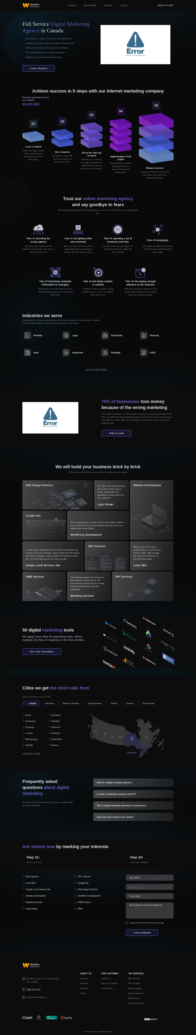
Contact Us (106, 978)
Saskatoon (29, 748)
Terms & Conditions (109, 983)
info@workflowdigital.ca (36, 997)
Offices (83, 993)
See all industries (96, 369)
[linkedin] (172, 58)
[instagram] (172, 52)
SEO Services (96, 546)
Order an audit (116, 433)
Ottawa (54, 745)
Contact (124, 5)
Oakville (29, 745)
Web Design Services (39, 485)
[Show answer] (169, 782)
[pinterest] (172, 64)
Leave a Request (38, 68)
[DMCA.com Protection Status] (150, 1019)
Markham (55, 733)
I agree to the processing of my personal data (146, 923)
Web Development (136, 993)
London (29, 733)
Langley (28, 748)
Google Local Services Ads (43, 565)
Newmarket (56, 739)
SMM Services (35, 576)
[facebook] (172, 46)
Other (80, 908)
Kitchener (56, 727)
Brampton (56, 715)
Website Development (147, 485)
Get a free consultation (41, 651)
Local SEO (140, 565)
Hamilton (55, 721)
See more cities (31, 754)
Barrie (28, 715)
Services (83, 978)
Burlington (30, 721)
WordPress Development (86, 534)
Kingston (29, 727)
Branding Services (82, 595)
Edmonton (29, 748)
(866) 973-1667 (165, 5)
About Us (84, 988)
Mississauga (31, 739)
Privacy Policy (107, 988)
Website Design (134, 988)
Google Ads (33, 515)
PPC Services (123, 576)
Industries (84, 983)
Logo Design (105, 504)
